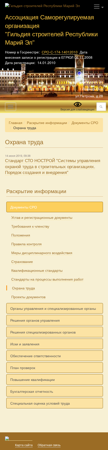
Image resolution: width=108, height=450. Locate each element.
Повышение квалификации (32, 379)
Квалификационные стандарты (37, 270)
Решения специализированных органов (43, 332)
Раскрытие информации (47, 122)
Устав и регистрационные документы (41, 217)
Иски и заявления (24, 343)
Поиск (101, 106)
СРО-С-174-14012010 (60, 51)
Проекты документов (28, 296)
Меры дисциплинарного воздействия (41, 252)
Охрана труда (23, 287)
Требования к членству (30, 226)
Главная (15, 122)
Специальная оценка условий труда (40, 403)
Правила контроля (26, 243)
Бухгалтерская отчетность (31, 391)
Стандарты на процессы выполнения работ (47, 279)
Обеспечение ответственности (35, 355)
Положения (20, 234)
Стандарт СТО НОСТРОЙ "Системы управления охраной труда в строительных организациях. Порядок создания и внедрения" (52, 166)
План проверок (22, 367)
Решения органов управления (35, 320)
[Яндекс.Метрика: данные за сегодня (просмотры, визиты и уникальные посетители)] (18, 438)
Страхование (22, 261)
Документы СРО (85, 122)
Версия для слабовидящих (78, 109)
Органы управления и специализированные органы (53, 308)
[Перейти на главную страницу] (42, 5)
